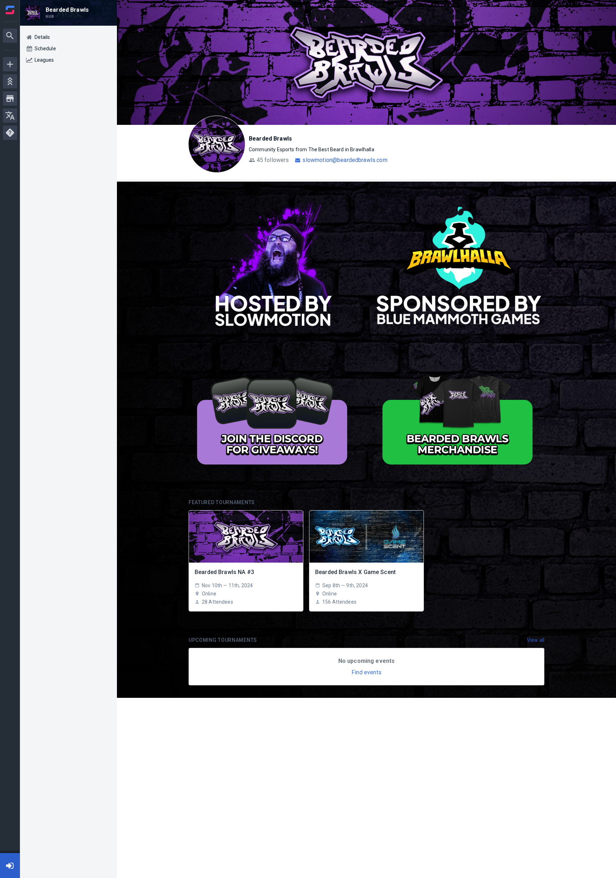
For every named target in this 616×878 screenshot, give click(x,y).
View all (535, 640)
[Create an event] (10, 64)
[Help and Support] (10, 133)
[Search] (10, 36)
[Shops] (10, 98)
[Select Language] (10, 115)
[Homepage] (10, 10)
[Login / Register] (10, 865)
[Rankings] (10, 81)
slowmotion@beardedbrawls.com (344, 160)
